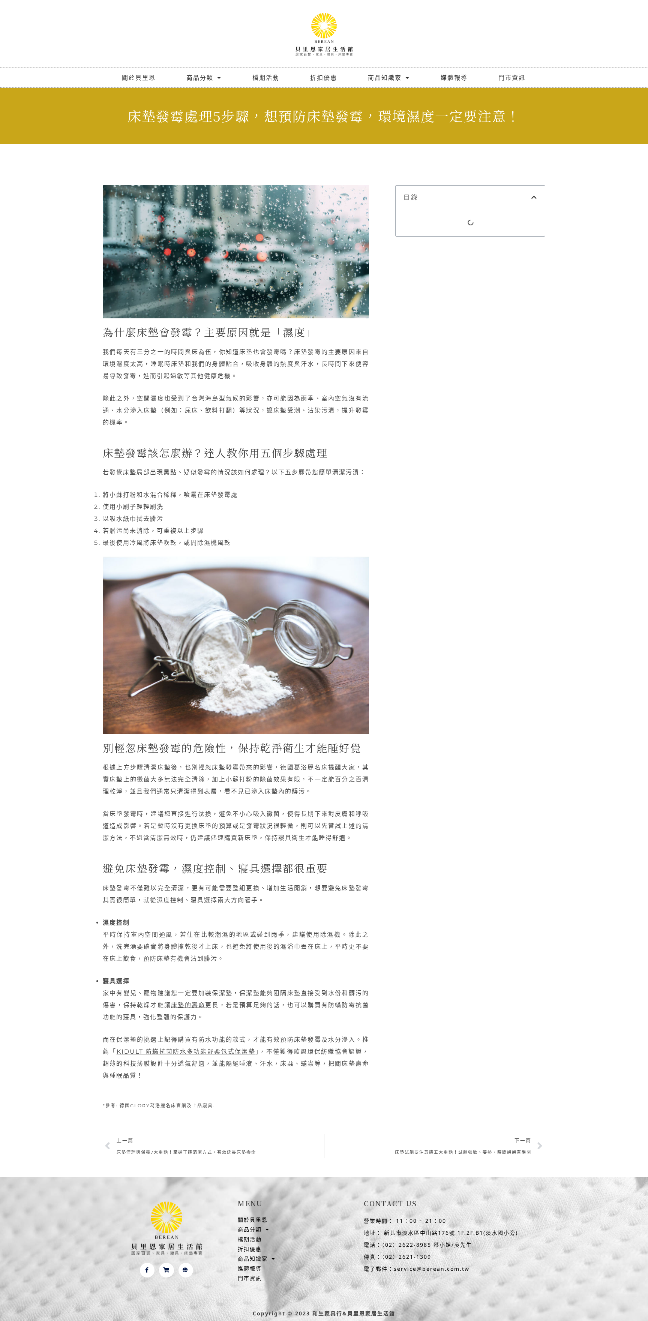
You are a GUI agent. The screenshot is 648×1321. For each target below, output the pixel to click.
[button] (534, 197)
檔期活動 (265, 77)
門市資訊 (511, 77)
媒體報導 (454, 77)
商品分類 (199, 77)
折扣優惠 (323, 77)
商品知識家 (385, 77)
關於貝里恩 (139, 77)
